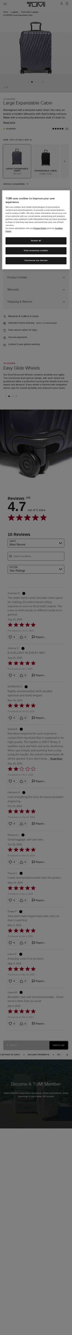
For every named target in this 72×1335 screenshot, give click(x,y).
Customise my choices (36, 261)
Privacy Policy (40, 229)
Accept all (36, 241)
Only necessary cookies (36, 251)
